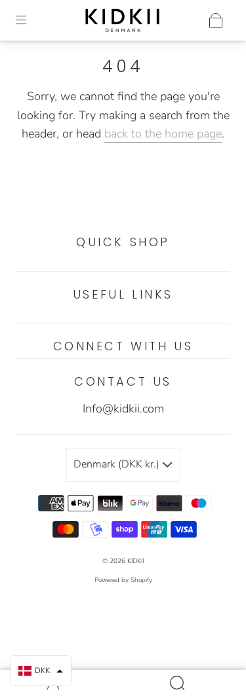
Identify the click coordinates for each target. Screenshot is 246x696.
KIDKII (135, 561)
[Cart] (215, 20)
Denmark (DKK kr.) (117, 464)
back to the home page (163, 133)
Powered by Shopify (123, 580)
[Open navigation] (30, 20)
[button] (40, 671)
